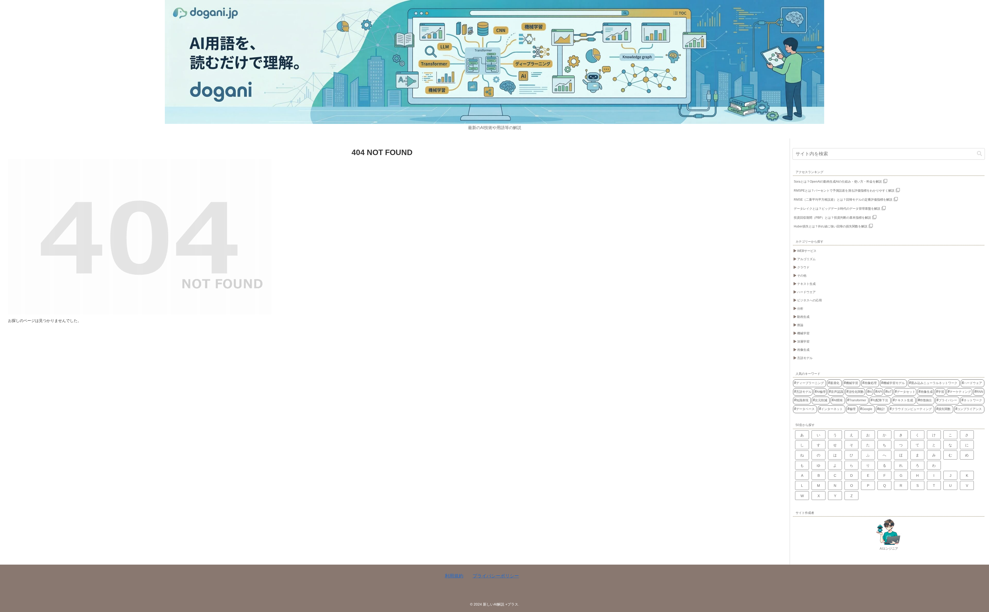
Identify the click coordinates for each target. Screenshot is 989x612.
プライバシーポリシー (496, 576)
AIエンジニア (889, 548)
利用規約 (454, 576)
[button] (979, 154)
